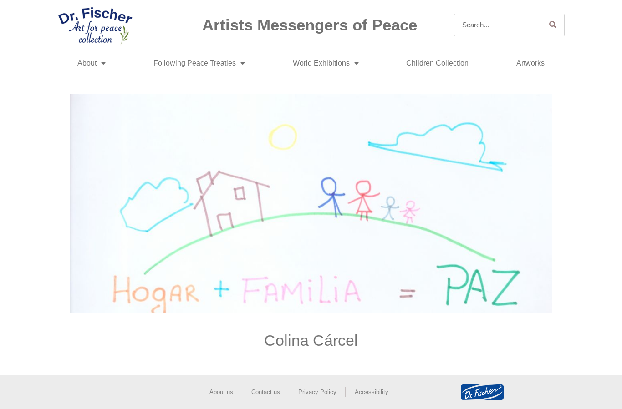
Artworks (530, 63)
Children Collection (437, 63)
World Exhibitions (321, 63)
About (87, 63)
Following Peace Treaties (194, 63)
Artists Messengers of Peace (309, 25)
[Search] (552, 25)
